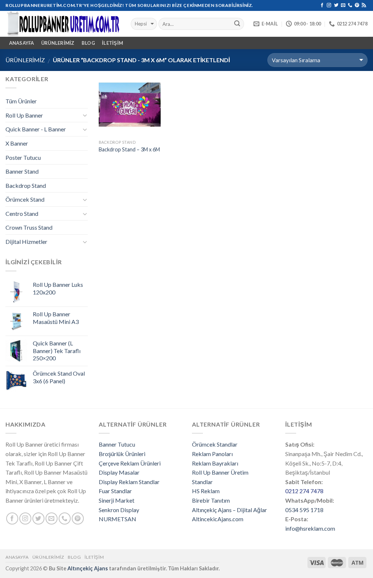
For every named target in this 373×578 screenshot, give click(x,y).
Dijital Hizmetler (26, 241)
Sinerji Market (116, 500)
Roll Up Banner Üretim (220, 472)
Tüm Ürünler (21, 101)
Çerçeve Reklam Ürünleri (130, 463)
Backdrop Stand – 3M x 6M (129, 149)
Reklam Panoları (212, 453)
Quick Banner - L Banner (35, 129)
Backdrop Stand (25, 185)
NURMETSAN (117, 518)
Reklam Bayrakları (215, 463)
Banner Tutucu (117, 444)
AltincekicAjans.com (217, 518)
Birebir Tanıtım (211, 500)
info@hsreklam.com (310, 528)
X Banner (16, 143)
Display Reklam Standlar (129, 481)
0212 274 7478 (304, 490)
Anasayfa (17, 557)
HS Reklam (206, 490)
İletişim (112, 43)
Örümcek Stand (24, 199)
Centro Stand (21, 213)
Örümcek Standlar (214, 444)
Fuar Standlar (115, 490)
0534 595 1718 (304, 509)
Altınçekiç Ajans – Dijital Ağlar (229, 509)
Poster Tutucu (23, 157)
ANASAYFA (21, 43)
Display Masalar (119, 472)
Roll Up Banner (24, 115)
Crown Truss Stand (28, 227)
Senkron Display (119, 509)
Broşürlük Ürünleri (122, 453)
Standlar (202, 481)
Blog (88, 43)
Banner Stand (22, 171)
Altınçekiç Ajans (87, 568)
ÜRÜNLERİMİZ (58, 43)
